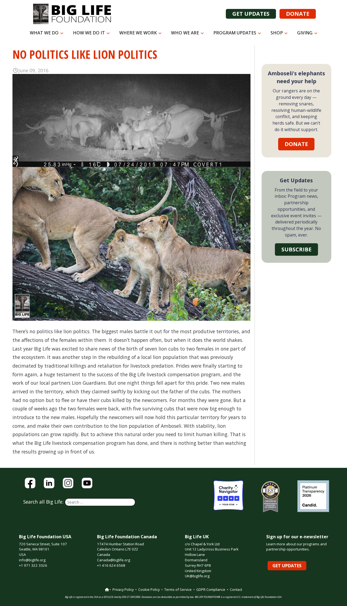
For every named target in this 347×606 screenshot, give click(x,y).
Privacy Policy (123, 589)
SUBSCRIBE (296, 249)
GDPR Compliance (210, 589)
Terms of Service (178, 589)
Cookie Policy (149, 589)
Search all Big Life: (44, 501)
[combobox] (100, 502)
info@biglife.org (32, 560)
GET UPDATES (250, 13)
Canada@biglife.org (113, 560)
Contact (236, 589)
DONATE (297, 13)
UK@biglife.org (197, 575)
